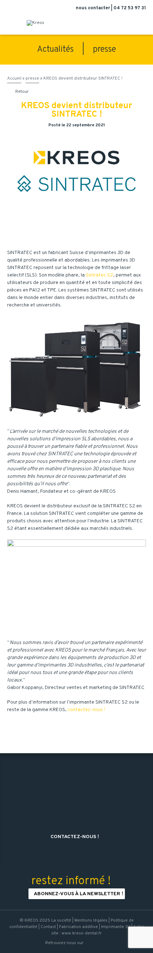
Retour (18, 92)
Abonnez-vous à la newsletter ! (78, 894)
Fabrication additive (78, 927)
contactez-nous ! (86, 710)
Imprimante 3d (115, 927)
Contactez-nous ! (77, 837)
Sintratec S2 (99, 275)
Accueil (14, 78)
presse (104, 49)
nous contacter (93, 8)
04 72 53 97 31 (130, 8)
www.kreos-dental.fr (82, 933)
